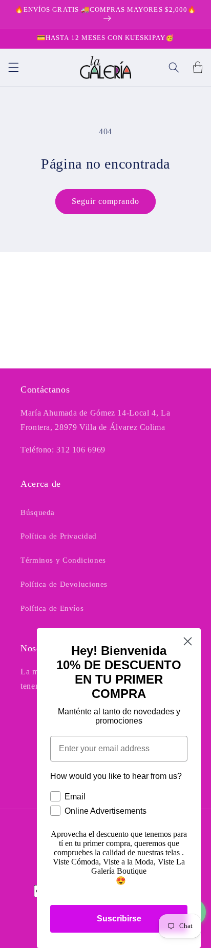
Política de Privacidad (58, 536)
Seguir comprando (106, 201)
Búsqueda (37, 512)
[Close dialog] (188, 641)
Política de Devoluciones (64, 584)
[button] (13, 67)
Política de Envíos (51, 608)
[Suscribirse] (178, 355)
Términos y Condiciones (63, 560)
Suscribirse (119, 918)
